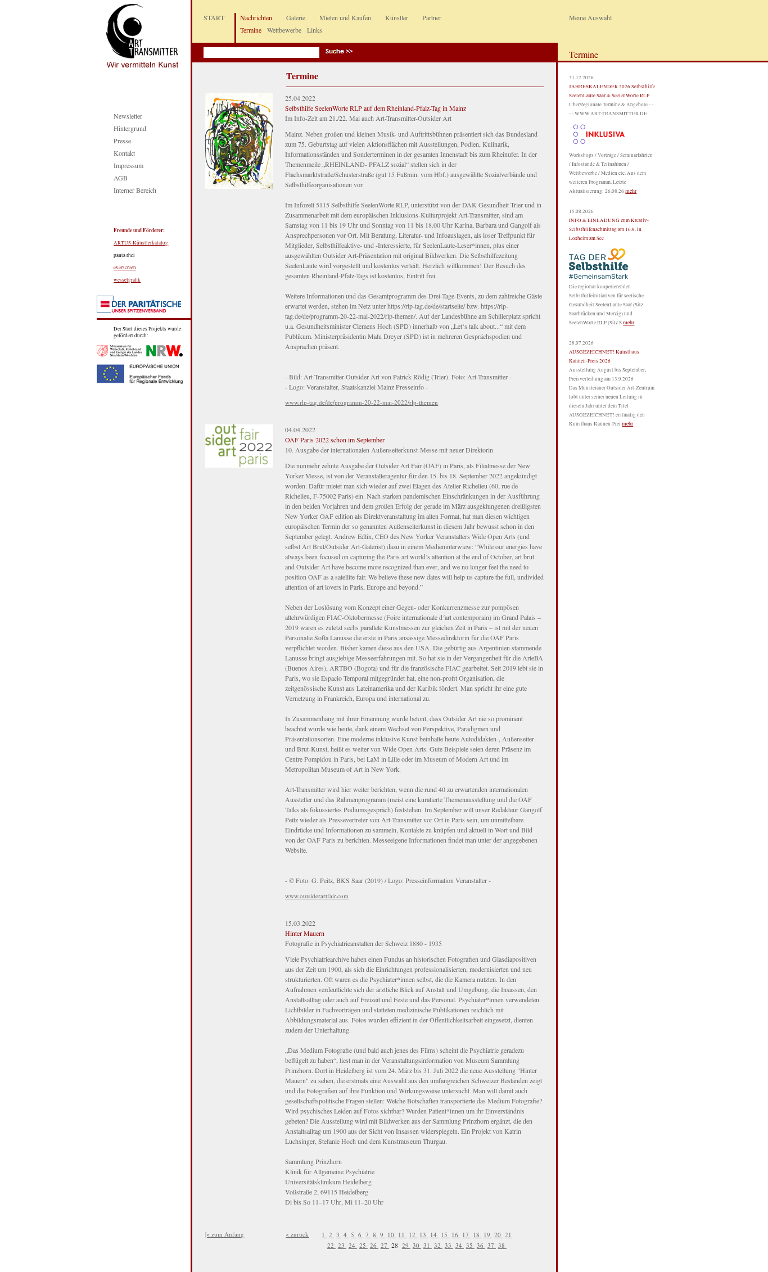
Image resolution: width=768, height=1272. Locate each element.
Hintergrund (130, 128)
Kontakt (124, 152)
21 (508, 1234)
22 (331, 1245)
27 (385, 1245)
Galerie (295, 17)
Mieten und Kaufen (345, 17)
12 (413, 1234)
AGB (121, 177)
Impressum (128, 165)
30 (417, 1245)
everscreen (125, 267)
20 (498, 1234)
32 (438, 1245)
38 (502, 1245)
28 (395, 1245)
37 (491, 1245)
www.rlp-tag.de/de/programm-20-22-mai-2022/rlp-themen (361, 402)
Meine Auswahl (590, 17)
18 (477, 1234)
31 (427, 1245)
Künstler (396, 17)
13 (423, 1234)
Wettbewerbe (284, 29)
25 (363, 1245)
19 (488, 1234)
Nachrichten (256, 17)
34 (459, 1245)
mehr (630, 190)
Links (314, 29)
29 (406, 1245)
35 (470, 1245)
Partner (431, 17)
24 (353, 1245)
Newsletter (128, 115)
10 (391, 1234)
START (214, 17)
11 (402, 1234)
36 (481, 1245)
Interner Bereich (135, 189)
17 (466, 1234)
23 (342, 1245)
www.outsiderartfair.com (317, 895)
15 (445, 1234)
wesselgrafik (127, 280)
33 (449, 1245)
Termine (250, 29)
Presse (122, 140)
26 (374, 1245)
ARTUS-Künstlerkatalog (141, 242)
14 (434, 1234)
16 (455, 1234)
